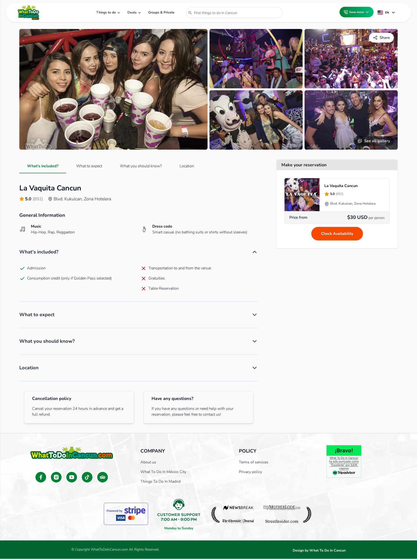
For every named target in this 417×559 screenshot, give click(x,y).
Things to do (106, 12)
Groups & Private (161, 12)
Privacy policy (250, 472)
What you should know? (141, 166)
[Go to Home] (28, 12)
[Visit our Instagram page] (56, 477)
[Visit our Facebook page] (40, 477)
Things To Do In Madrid (160, 481)
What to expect (89, 166)
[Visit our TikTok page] (87, 477)
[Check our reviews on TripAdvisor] (102, 477)
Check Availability (337, 233)
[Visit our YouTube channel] (71, 477)
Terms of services (253, 462)
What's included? (42, 166)
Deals (132, 12)
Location (187, 166)
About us (148, 462)
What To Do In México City (163, 472)
